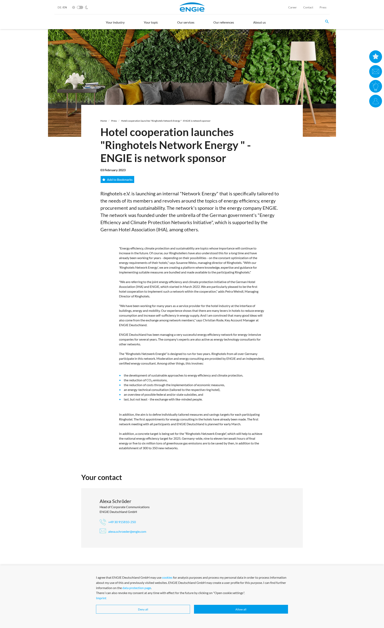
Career (292, 7)
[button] (115, 24)
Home (103, 120)
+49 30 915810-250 (122, 522)
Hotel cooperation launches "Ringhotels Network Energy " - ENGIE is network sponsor (166, 120)
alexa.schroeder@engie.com (127, 531)
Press (323, 7)
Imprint (101, 598)
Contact (308, 7)
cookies (167, 577)
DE (60, 7)
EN (65, 7)
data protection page (136, 587)
